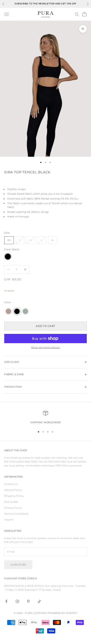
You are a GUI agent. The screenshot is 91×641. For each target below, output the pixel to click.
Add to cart (45, 326)
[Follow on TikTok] (39, 601)
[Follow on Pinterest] (28, 601)
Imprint (9, 519)
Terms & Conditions (16, 513)
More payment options (45, 347)
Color (7, 302)
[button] (8, 311)
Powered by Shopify (62, 613)
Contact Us (11, 484)
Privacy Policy (13, 507)
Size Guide (11, 501)
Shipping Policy (14, 495)
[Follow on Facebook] (6, 601)
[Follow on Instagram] (17, 601)
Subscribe (18, 564)
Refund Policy (13, 489)
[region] (45, 417)
